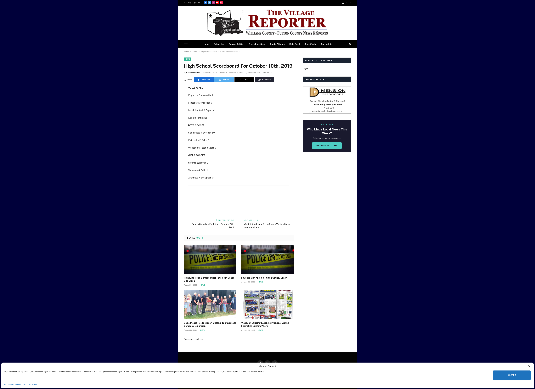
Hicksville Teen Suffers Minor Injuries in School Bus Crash (209, 279)
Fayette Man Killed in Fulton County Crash (264, 278)
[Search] (349, 44)
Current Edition (236, 44)
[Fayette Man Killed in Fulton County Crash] (267, 259)
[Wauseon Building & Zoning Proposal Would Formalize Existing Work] (267, 304)
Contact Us (326, 44)
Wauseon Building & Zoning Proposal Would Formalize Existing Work (265, 324)
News (187, 59)
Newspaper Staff (193, 73)
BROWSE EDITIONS (326, 145)
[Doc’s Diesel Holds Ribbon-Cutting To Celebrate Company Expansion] (210, 304)
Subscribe (219, 44)
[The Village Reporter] (267, 23)
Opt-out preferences (12, 384)
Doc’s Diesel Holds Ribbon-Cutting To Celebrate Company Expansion (210, 324)
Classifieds (310, 44)
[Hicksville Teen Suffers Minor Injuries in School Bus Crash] (210, 259)
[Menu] (186, 44)
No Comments (254, 73)
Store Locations (257, 44)
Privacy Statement (30, 384)
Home (206, 44)
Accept (512, 375)
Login (305, 69)
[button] (529, 366)
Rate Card (294, 44)
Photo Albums (277, 44)
